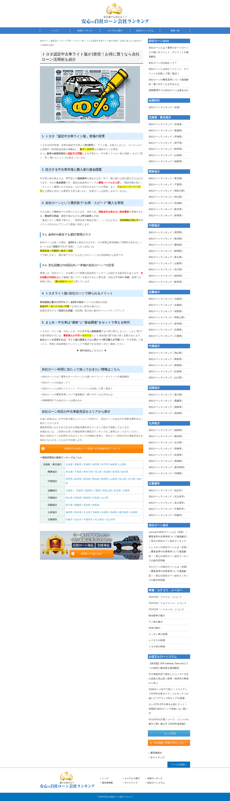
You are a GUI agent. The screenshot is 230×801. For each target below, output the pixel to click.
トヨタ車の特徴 (157, 646)
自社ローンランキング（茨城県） (166, 203)
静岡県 (104, 479)
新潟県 (86, 479)
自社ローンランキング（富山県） (166, 257)
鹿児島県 (123, 512)
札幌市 (69, 519)
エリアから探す (115, 30)
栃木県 (124, 471)
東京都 (69, 471)
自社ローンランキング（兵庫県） (166, 329)
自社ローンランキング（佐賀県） (166, 454)
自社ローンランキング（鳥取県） (166, 359)
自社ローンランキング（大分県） (166, 442)
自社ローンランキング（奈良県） (166, 323)
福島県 (113, 464)
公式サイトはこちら (91, 553)
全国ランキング (85, 30)
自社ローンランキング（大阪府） (166, 298)
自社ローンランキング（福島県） (166, 161)
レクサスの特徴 (157, 640)
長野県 (69, 479)
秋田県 (95, 464)
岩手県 (104, 464)
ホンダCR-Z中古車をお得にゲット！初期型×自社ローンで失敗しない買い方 (168, 708)
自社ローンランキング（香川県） (166, 394)
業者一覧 (175, 30)
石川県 (131, 479)
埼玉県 (98, 471)
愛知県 (95, 479)
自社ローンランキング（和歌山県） (167, 317)
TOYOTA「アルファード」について (167, 603)
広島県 (95, 497)
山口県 (104, 497)
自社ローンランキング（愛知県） (166, 244)
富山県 (122, 479)
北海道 (69, 464)
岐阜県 (78, 479)
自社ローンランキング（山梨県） (166, 263)
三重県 (97, 490)
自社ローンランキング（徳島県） (166, 407)
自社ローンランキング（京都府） (166, 305)
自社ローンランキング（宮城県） (166, 136)
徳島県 (95, 505)
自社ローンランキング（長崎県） (166, 461)
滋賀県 (88, 490)
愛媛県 (78, 505)
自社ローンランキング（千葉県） (166, 184)
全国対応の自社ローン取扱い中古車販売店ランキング (92, 448)
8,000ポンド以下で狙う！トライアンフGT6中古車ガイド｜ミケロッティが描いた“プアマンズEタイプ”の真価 (168, 693)
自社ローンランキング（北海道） (166, 124)
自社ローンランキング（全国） (165, 107)
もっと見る (170, 733)
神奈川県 (88, 471)
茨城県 (107, 471)
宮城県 (86, 464)
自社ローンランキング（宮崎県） (166, 448)
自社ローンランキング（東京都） (166, 178)
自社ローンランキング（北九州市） (167, 496)
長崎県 (113, 512)
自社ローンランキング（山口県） (166, 377)
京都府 (79, 490)
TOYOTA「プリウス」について (165, 597)
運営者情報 (107, 782)
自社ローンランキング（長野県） (166, 232)
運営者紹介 (156, 752)
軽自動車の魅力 (157, 615)
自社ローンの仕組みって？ (56, 382)
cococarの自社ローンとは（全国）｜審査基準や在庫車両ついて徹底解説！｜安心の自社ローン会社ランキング (169, 536)
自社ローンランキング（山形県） (166, 155)
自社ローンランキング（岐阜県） (166, 281)
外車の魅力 (154, 628)
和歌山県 (107, 490)
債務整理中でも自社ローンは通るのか (62, 400)
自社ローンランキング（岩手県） (166, 142)
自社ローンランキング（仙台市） (166, 490)
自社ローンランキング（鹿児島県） (167, 467)
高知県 (86, 505)
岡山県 (69, 497)
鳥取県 (78, 497)
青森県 (78, 464)
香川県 (69, 505)
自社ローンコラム (145, 30)
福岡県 (69, 512)
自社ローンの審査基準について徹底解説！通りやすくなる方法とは (77, 394)
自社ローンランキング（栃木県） (166, 209)
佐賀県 (104, 512)
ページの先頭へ (179, 764)
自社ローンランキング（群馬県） (166, 215)
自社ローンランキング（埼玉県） (166, 196)
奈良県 (117, 490)
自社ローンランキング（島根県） (166, 365)
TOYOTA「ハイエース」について (166, 609)
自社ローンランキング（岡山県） (166, 352)
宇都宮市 (88, 519)
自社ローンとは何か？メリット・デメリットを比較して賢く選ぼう (77, 388)
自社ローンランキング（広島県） (166, 371)
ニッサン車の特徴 (158, 634)
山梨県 (113, 479)
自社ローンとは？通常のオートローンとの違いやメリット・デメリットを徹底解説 (85, 376)
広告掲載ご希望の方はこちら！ (170, 742)
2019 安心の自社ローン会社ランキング (116, 797)
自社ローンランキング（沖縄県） (166, 473)
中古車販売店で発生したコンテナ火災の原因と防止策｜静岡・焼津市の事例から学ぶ (169, 678)
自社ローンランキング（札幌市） (166, 515)
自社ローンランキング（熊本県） (166, 436)
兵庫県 (126, 490)
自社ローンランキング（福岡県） (166, 430)
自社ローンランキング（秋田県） (166, 149)
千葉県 (78, 471)
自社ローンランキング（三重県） (166, 336)
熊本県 (78, 512)
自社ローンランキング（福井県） (166, 275)
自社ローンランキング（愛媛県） (166, 400)
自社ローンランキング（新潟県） (166, 238)
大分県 (86, 512)
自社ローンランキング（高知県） (166, 413)
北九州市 (110, 519)
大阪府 (69, 490)
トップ (55, 30)
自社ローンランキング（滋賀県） (166, 311)
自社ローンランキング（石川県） (166, 269)
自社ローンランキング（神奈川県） (167, 190)
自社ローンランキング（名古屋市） (167, 502)
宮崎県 (95, 512)
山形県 (122, 464)
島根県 (86, 497)
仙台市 (78, 519)
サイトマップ (157, 757)
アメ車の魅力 (156, 621)
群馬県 (116, 471)
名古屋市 (99, 519)
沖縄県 (133, 512)
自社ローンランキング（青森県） (166, 130)
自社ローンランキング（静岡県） (166, 251)
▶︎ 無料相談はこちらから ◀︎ (91, 350)
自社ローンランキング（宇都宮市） (167, 508)
